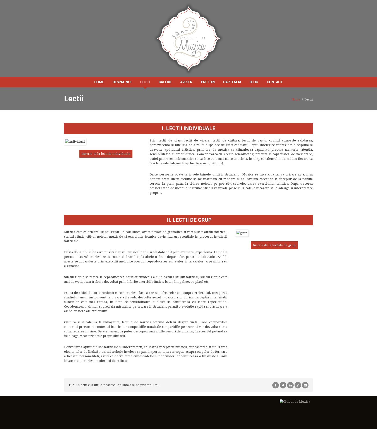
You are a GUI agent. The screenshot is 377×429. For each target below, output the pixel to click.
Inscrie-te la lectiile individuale (106, 153)
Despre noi (122, 82)
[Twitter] (283, 385)
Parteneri (232, 82)
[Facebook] (275, 385)
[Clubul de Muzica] (189, 38)
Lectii (145, 82)
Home (99, 82)
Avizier (186, 82)
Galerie (165, 82)
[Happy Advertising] (295, 403)
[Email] (305, 385)
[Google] (298, 385)
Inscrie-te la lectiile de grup (274, 245)
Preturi (208, 82)
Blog (254, 82)
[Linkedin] (290, 385)
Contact (275, 82)
